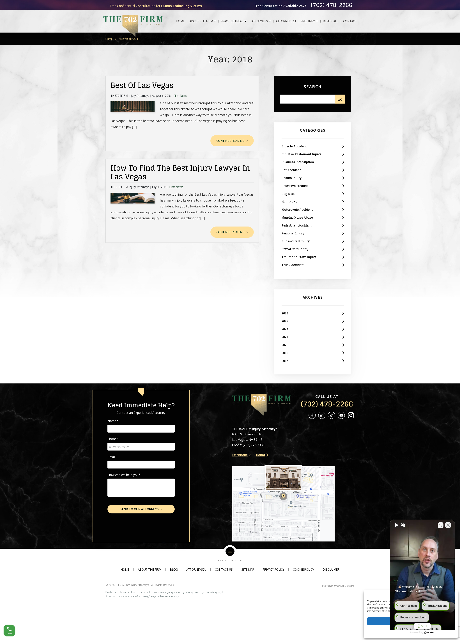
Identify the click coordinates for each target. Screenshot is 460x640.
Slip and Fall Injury (296, 241)
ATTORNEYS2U (286, 21)
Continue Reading (230, 141)
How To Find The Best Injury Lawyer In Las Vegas (180, 172)
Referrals (330, 21)
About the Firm (201, 21)
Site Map (247, 569)
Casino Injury (292, 177)
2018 (285, 352)
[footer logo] (261, 396)
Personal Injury (293, 233)
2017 (285, 360)
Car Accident (291, 170)
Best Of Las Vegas (142, 85)
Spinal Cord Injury (295, 249)
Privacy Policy (273, 569)
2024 (285, 329)
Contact (350, 21)
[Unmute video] (396, 525)
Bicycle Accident (294, 146)
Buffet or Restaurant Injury (301, 154)
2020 (285, 345)
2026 (285, 313)
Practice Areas (232, 21)
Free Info (308, 21)
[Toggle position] (440, 525)
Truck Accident (293, 265)
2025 (285, 321)
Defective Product (295, 185)
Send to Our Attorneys (139, 509)
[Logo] (133, 21)
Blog (174, 569)
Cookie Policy (303, 569)
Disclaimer (331, 569)
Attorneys (260, 21)
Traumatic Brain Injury (299, 257)
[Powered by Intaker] (429, 632)
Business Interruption (298, 162)
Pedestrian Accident (297, 225)
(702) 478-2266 (327, 403)
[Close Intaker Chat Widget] (448, 525)
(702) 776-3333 (253, 445)
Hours (260, 455)
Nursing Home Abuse (297, 217)
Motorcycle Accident (297, 209)
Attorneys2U (196, 569)
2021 (285, 337)
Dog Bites (288, 193)
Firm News (180, 95)
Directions (240, 455)
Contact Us (224, 569)
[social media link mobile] (312, 415)
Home (180, 21)
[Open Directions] (283, 466)
